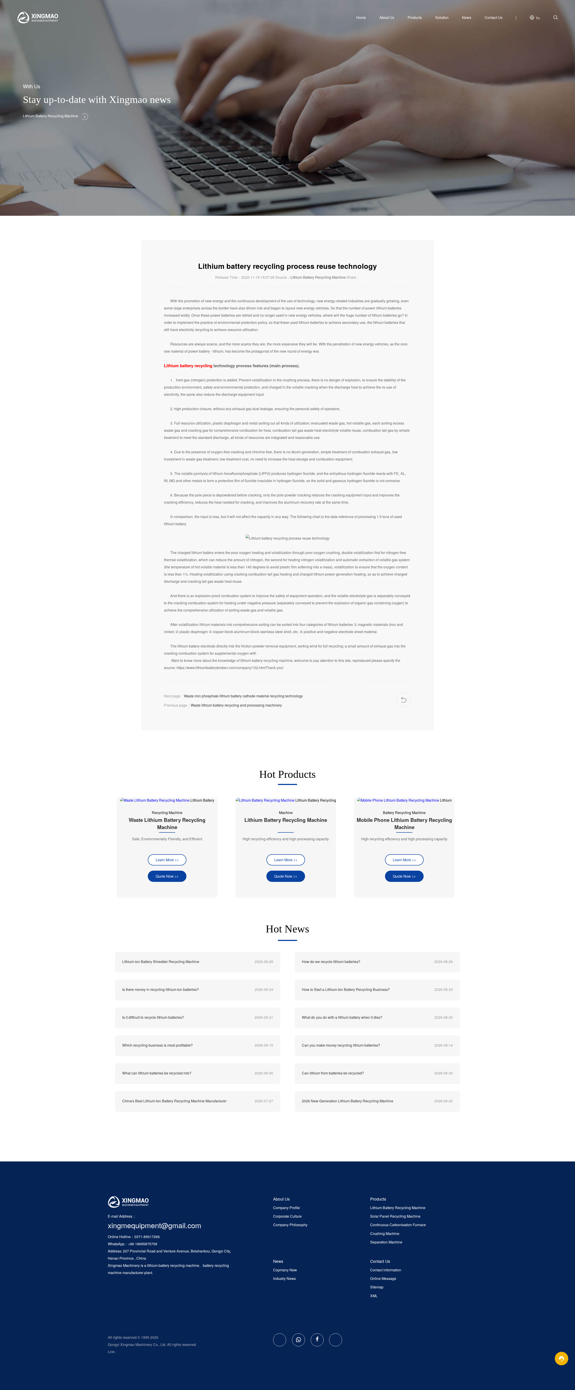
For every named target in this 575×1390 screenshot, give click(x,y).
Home (361, 17)
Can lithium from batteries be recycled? (333, 1073)
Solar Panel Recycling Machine (395, 1216)
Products (415, 17)
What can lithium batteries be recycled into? (156, 1073)
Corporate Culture (287, 1216)
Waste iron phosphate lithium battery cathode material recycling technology (243, 695)
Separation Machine (386, 1242)
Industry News (284, 1278)
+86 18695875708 (142, 1243)
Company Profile (286, 1207)
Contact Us (493, 17)
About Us (386, 17)
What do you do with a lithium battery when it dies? (342, 1017)
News (466, 17)
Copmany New (285, 1269)
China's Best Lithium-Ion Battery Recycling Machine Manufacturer (174, 1100)
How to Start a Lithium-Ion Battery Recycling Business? (346, 989)
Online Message (383, 1278)
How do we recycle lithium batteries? (331, 961)
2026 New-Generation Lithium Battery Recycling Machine (347, 1100)
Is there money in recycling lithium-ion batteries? (160, 989)
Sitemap (376, 1287)
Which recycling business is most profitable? (157, 1045)
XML (374, 1295)
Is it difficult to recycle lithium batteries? (153, 1017)
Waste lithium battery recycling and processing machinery (236, 705)
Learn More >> (167, 859)
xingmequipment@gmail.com (154, 1225)
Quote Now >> (167, 876)
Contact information (385, 1269)
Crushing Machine (384, 1233)
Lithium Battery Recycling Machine (318, 277)
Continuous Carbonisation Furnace (398, 1224)
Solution (442, 17)
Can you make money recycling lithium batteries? (341, 1045)
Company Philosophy (290, 1224)
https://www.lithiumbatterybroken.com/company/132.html (221, 667)
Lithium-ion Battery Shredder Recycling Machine (160, 961)
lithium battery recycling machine (173, 1265)
